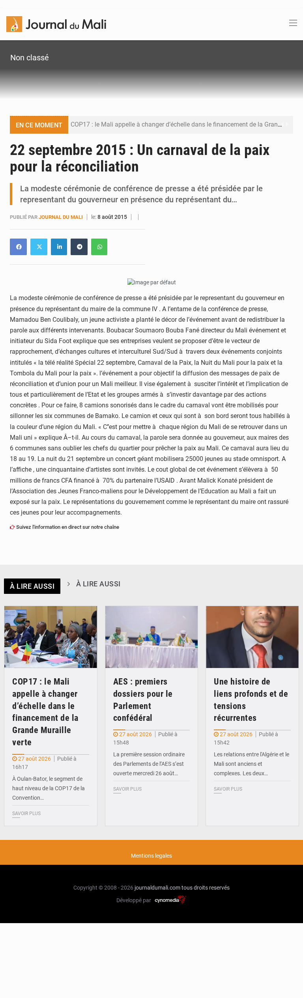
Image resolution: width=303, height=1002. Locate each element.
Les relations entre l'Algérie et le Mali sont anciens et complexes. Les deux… (251, 763)
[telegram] (79, 247)
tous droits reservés (205, 887)
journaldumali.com (157, 887)
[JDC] (56, 24)
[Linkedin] (18, 247)
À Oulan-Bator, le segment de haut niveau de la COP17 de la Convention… (48, 788)
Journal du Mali (61, 217)
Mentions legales (151, 856)
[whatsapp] (99, 247)
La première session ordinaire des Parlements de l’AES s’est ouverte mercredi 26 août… (149, 763)
